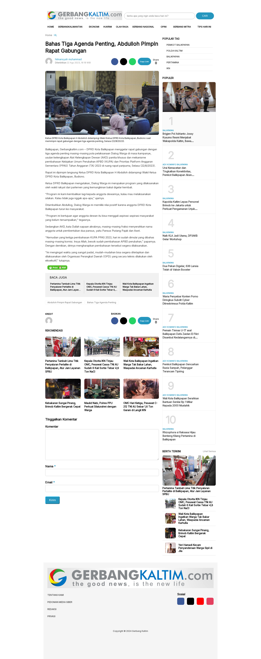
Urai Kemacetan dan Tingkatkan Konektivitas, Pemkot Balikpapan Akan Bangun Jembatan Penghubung (177, 174)
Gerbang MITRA (182, 26)
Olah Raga (122, 26)
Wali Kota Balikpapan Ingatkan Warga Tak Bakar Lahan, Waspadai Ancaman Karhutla (140, 364)
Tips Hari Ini (204, 26)
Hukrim (107, 26)
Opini (164, 26)
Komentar (51, 426)
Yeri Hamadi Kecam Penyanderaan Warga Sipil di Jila (195, 547)
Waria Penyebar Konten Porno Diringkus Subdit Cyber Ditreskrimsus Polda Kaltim (180, 300)
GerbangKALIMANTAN (70, 26)
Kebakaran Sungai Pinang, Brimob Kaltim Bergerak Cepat (193, 533)
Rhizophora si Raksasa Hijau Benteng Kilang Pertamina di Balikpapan (179, 436)
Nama (50, 466)
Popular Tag (171, 38)
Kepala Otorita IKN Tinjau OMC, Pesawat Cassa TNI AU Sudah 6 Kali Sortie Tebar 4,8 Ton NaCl (195, 504)
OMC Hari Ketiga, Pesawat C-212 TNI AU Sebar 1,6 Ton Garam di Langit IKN (140, 406)
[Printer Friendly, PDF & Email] (57, 267)
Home (50, 26)
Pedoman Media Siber (59, 602)
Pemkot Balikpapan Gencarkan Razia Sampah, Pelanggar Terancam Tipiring (181, 368)
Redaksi (51, 609)
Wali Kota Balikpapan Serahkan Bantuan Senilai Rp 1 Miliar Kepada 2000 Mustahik (181, 402)
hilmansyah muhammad (68, 59)
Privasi (51, 616)
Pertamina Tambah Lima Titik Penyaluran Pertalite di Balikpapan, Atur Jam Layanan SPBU (186, 490)
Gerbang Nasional (143, 26)
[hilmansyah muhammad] (50, 321)
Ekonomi (94, 26)
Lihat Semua (209, 451)
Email (50, 482)
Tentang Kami (55, 595)
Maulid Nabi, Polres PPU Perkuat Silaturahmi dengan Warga (100, 406)
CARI (205, 16)
